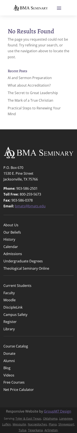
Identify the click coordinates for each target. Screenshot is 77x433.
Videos (8, 375)
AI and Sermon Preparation (30, 77)
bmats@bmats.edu (30, 206)
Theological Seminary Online (26, 269)
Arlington (51, 430)
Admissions (12, 254)
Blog (6, 368)
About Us (10, 225)
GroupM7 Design (57, 411)
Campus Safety (15, 315)
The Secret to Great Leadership (33, 92)
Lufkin (6, 424)
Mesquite (19, 424)
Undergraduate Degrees (23, 261)
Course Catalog (15, 346)
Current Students (17, 286)
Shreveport (66, 424)
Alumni (9, 361)
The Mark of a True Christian (30, 100)
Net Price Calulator (18, 390)
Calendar (10, 247)
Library (9, 329)
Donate (9, 354)
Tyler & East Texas (28, 418)
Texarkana (35, 430)
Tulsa (22, 430)
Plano (53, 424)
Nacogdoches (37, 424)
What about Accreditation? (29, 85)
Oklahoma (50, 418)
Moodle (9, 300)
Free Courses (14, 383)
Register (10, 322)
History (9, 240)
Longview (66, 418)
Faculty (9, 293)
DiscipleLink (12, 308)
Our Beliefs (12, 233)
